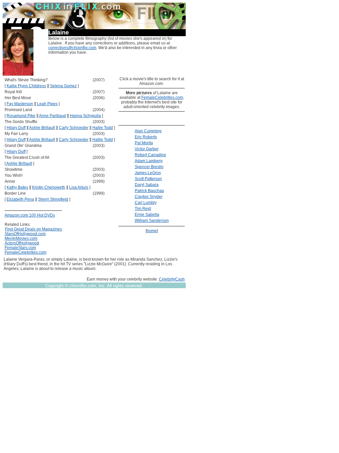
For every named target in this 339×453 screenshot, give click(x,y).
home (152, 230)
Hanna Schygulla (85, 115)
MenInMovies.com (21, 238)
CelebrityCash (172, 279)
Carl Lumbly (146, 202)
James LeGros (148, 172)
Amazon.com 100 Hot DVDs (30, 215)
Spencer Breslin (149, 166)
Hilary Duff (16, 127)
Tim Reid (143, 208)
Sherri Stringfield (53, 199)
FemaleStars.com (20, 247)
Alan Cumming (148, 131)
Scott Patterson (148, 178)
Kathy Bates (17, 187)
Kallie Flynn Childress (26, 86)
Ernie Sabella (147, 214)
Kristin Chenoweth (48, 187)
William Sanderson (152, 220)
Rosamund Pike (21, 115)
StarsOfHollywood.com (25, 233)
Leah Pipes (47, 103)
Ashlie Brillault (42, 127)
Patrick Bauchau (149, 190)
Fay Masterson (20, 103)
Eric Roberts (146, 137)
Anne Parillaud (52, 115)
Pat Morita (144, 143)
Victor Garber (147, 149)
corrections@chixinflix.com (72, 47)
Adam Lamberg (149, 161)
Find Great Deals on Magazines (33, 229)
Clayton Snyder (149, 196)
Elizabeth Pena (20, 199)
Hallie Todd (102, 127)
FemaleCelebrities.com (25, 252)
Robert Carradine (150, 155)
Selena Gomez (63, 86)
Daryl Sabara (147, 184)
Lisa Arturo (78, 187)
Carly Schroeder (73, 127)
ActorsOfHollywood (22, 243)
